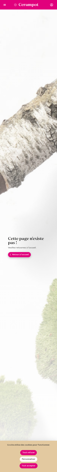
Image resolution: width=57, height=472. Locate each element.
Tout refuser (28, 452)
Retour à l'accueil (20, 254)
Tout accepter (28, 465)
